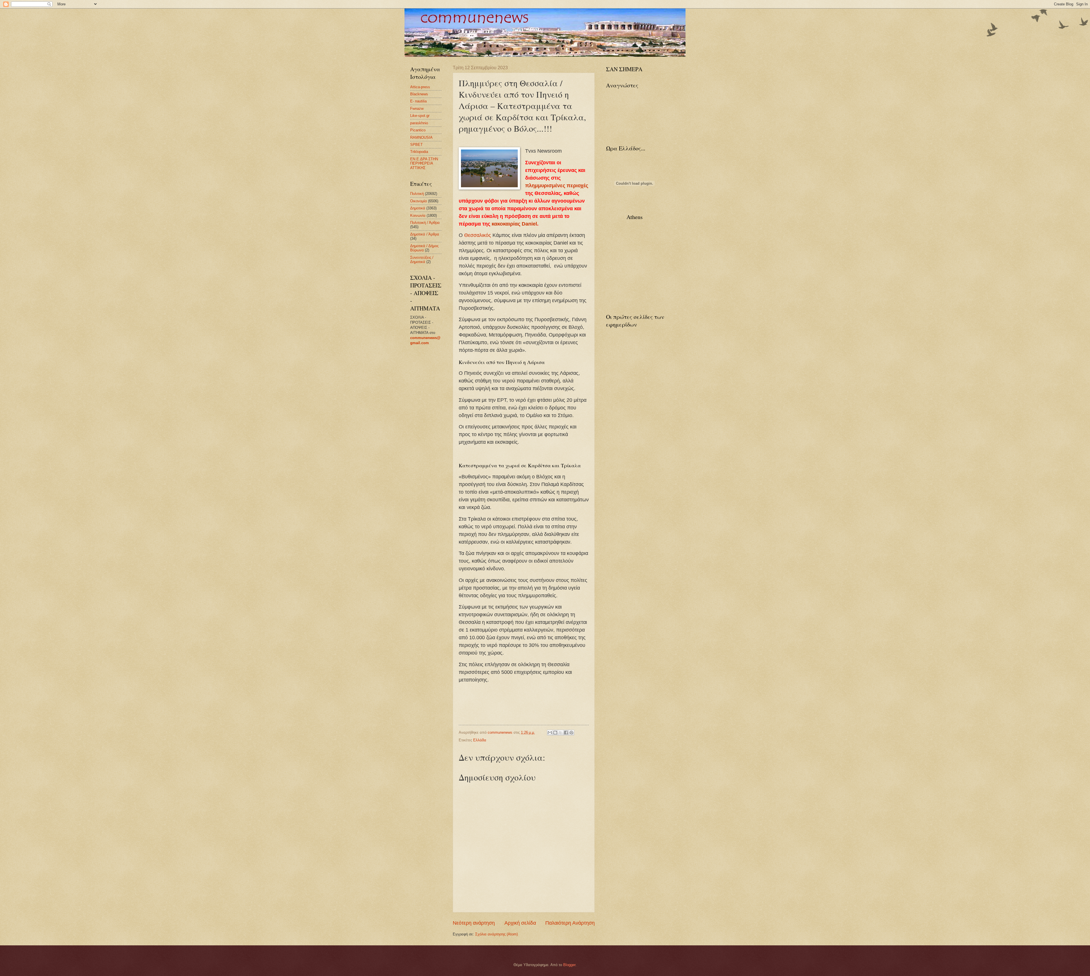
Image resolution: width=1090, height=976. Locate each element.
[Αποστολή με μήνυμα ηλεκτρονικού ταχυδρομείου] (550, 732)
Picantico (417, 130)
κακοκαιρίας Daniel (514, 224)
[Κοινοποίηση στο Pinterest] (571, 732)
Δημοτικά (417, 208)
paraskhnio (419, 123)
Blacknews (419, 94)
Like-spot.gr (419, 115)
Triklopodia (419, 152)
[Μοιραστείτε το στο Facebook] (566, 732)
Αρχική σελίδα (520, 923)
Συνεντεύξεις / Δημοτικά (421, 259)
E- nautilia (418, 101)
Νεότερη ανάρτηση (474, 923)
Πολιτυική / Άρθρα (425, 222)
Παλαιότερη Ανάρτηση (570, 923)
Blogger (569, 965)
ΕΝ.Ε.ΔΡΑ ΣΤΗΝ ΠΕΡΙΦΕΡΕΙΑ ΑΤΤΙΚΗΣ (424, 163)
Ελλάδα (479, 740)
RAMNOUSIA (421, 137)
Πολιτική (417, 194)
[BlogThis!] (555, 732)
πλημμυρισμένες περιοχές (556, 185)
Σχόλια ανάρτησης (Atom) (496, 934)
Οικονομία (418, 201)
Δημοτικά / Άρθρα (424, 234)
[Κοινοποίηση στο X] (560, 732)
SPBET (416, 144)
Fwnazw (417, 108)
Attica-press (420, 87)
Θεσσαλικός (477, 235)
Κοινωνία (417, 215)
